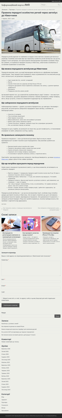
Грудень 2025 (5, 357)
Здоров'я (4, 399)
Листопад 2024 (6, 389)
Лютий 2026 (5, 351)
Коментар (5, 260)
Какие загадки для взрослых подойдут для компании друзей (19, 329)
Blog (3, 397)
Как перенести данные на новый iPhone (13, 326)
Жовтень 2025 (6, 362)
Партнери (4, 204)
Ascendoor (40, 415)
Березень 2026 (6, 348)
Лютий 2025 (5, 381)
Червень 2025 (6, 370)
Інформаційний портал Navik (16, 4)
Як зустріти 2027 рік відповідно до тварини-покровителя (18, 332)
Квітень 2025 (5, 376)
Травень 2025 (5, 373)
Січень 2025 (5, 384)
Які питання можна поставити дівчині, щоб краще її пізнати (18, 335)
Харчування (5, 410)
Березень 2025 (6, 378)
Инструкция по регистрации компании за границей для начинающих (11, 235)
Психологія (5, 405)
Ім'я (3, 279)
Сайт (3, 292)
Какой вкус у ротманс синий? (10, 323)
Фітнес (3, 408)
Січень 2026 (5, 354)
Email (4, 285)
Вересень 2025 (6, 365)
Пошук (4, 312)
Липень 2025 (5, 368)
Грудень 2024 (5, 387)
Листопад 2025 (6, 359)
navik (12, 18)
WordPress (53, 415)
